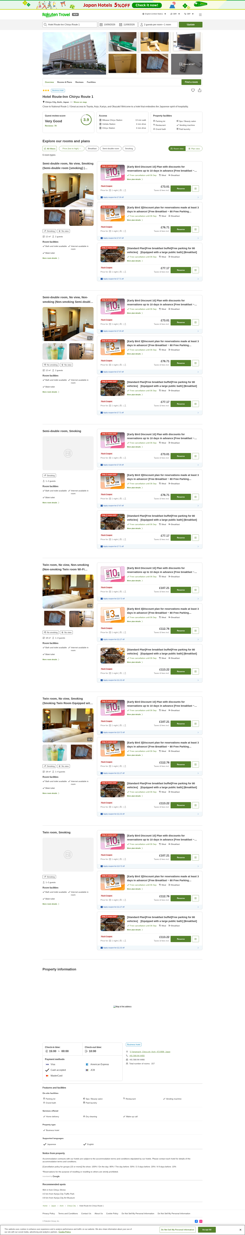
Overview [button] (49, 82)
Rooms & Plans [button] (64, 82)
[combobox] (70, 24)
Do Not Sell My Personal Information (177, 1230)
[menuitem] (154, 14)
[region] (122, 1230)
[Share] (199, 90)
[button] (56, 14)
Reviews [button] (79, 82)
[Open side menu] (200, 14)
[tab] (176, 148)
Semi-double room (111, 148)
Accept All (206, 1230)
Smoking (129, 148)
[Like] (193, 90)
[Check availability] (195, 188)
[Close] (240, 1230)
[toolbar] (118, 24)
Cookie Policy (65, 1232)
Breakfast (92, 148)
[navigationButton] (136, 1151)
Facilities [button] (91, 82)
